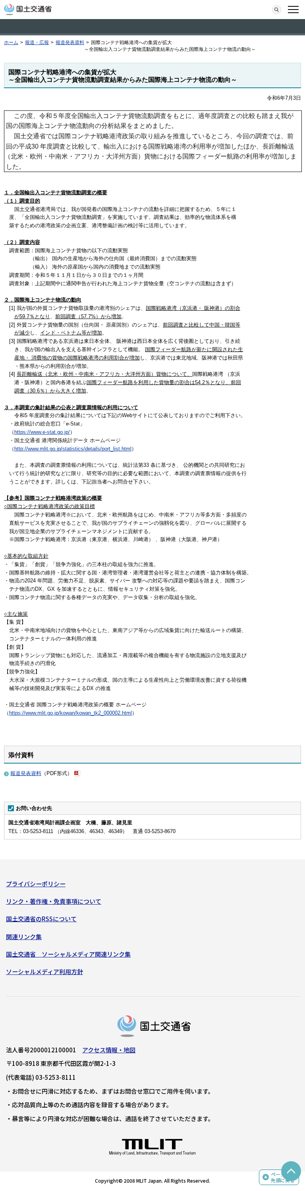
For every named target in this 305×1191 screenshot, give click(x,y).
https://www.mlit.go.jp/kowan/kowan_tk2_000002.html (70, 713)
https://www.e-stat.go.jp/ (42, 432)
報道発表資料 (70, 42)
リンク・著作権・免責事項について (53, 901)
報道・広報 (37, 42)
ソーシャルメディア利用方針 (44, 971)
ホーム (11, 42)
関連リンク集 (24, 936)
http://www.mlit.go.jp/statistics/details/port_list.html (72, 449)
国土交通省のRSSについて (41, 919)
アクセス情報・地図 (108, 1050)
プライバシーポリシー (36, 884)
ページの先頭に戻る (283, 1177)
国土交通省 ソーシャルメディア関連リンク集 (68, 954)
